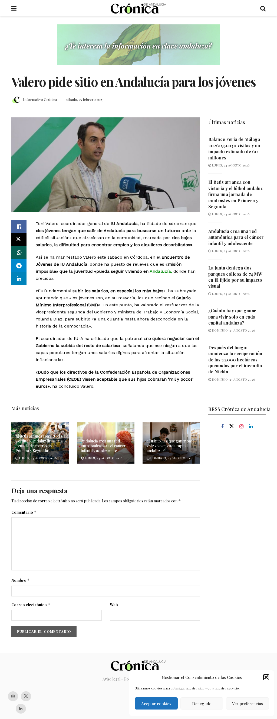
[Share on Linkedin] (19, 278)
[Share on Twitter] (19, 239)
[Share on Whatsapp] (19, 252)
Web (114, 604)
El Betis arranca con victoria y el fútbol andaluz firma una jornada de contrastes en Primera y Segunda (39, 444)
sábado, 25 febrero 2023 (85, 99)
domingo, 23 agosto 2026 (171, 458)
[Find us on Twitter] (231, 426)
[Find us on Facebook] (222, 426)
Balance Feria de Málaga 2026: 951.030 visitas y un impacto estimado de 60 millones (234, 148)
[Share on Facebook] (19, 226)
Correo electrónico (30, 604)
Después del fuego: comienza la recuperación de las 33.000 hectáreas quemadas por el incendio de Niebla (235, 360)
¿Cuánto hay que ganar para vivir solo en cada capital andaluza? (170, 445)
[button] (266, 677)
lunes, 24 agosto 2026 (37, 458)
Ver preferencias (247, 703)
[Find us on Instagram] (241, 426)
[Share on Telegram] (19, 265)
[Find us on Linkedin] (251, 426)
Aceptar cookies (156, 703)
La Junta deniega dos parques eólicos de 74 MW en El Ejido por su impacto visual (235, 277)
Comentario (24, 512)
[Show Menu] (14, 8)
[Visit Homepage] (138, 8)
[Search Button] (263, 8)
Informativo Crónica (40, 99)
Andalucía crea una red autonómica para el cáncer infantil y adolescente (103, 445)
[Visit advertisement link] (138, 48)
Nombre (20, 580)
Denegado (202, 703)
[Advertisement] (237, 526)
